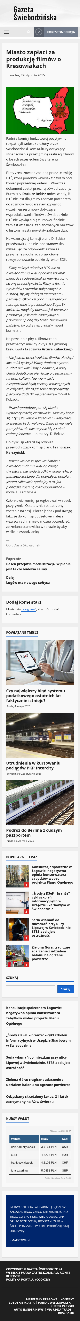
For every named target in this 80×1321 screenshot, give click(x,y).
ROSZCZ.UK (66, 1313)
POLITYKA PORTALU (20, 1279)
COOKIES (42, 1279)
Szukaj (12, 978)
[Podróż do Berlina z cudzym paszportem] (40, 802)
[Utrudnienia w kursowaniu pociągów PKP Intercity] (40, 735)
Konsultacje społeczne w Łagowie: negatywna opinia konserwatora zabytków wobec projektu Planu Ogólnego (17, 876)
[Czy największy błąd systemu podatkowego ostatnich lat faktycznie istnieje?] (40, 662)
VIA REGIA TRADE (59, 1309)
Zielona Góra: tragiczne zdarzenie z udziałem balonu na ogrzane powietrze (17, 956)
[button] (6, 32)
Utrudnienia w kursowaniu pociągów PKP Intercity (33, 765)
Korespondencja (61, 32)
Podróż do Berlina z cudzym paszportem (34, 832)
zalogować (28, 609)
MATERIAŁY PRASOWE (41, 1299)
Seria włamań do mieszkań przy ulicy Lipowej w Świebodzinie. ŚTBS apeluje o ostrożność (17, 929)
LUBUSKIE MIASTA (22, 1302)
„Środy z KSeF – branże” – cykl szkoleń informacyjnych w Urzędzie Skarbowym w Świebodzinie (17, 903)
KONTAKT (67, 1299)
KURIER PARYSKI (62, 1306)
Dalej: (28, 580)
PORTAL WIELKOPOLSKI (54, 1302)
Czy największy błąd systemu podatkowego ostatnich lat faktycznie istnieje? (35, 695)
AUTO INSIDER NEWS (29, 1309)
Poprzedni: (38, 563)
